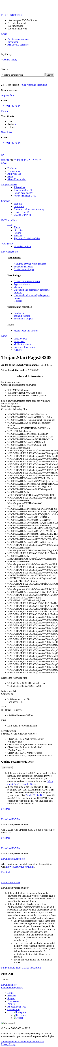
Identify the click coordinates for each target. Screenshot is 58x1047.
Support (11, 998)
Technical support (17, 23)
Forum (4, 111)
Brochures (19, 313)
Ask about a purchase (17, 44)
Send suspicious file (23, 190)
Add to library (10, 59)
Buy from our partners (18, 39)
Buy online (12, 42)
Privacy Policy (8, 1044)
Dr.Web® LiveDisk (35, 795)
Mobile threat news (23, 344)
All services (19, 187)
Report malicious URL (25, 195)
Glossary (18, 301)
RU (3, 160)
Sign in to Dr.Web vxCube (27, 238)
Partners (11, 1004)
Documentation (15, 26)
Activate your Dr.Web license (22, 20)
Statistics (18, 235)
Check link (19, 206)
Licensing (18, 230)
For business (13, 171)
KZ (29, 160)
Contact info (13, 1009)
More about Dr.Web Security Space (30, 782)
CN (7, 160)
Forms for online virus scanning (29, 209)
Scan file (18, 203)
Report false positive (24, 193)
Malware (18, 287)
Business (11, 995)
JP (25, 160)
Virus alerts (19, 341)
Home (10, 992)
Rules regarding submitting (34, 84)
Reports (17, 233)
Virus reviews (20, 338)
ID (40, 160)
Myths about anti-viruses (26, 330)
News (10, 176)
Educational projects (23, 318)
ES (15, 160)
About (17, 227)
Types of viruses (22, 284)
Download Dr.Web (17, 28)
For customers (14, 1001)
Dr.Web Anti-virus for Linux (20, 866)
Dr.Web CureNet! (22, 214)
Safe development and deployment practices (22, 1041)
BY (37, 160)
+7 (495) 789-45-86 (11, 105)
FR (19, 160)
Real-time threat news (24, 347)
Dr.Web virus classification (27, 281)
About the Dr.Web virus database (30, 264)
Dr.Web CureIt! (21, 212)
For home (12, 168)
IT (22, 160)
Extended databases (23, 266)
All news (18, 349)
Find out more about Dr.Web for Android (21, 967)
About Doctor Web (16, 179)
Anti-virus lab (14, 173)
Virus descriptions (22, 246)
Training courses (22, 316)
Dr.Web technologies (24, 269)
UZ (33, 160)
